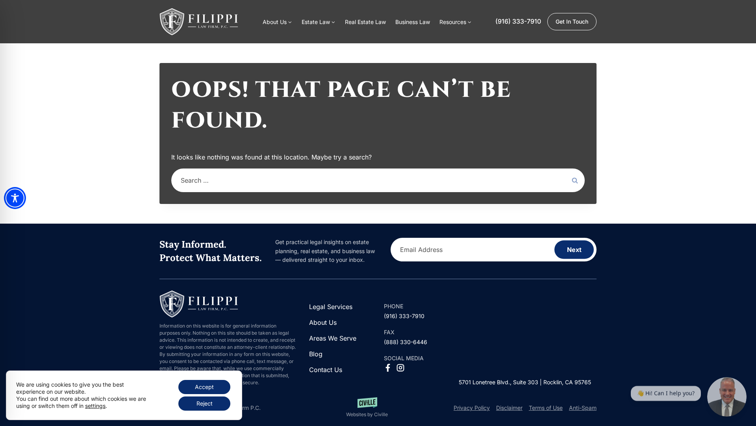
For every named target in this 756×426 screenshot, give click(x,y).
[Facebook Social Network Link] (388, 368)
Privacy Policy (472, 407)
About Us (323, 322)
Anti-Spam (583, 407)
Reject (204, 403)
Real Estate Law (365, 22)
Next (574, 250)
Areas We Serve (332, 338)
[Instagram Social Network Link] (400, 368)
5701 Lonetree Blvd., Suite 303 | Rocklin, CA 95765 (525, 382)
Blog (315, 354)
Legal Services (330, 307)
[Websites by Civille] (367, 407)
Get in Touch (572, 21)
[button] (455, 21)
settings (95, 405)
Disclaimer (509, 407)
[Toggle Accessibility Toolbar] (15, 198)
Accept (204, 386)
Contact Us (325, 370)
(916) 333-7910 (518, 21)
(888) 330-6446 (405, 342)
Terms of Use (546, 407)
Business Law (412, 22)
